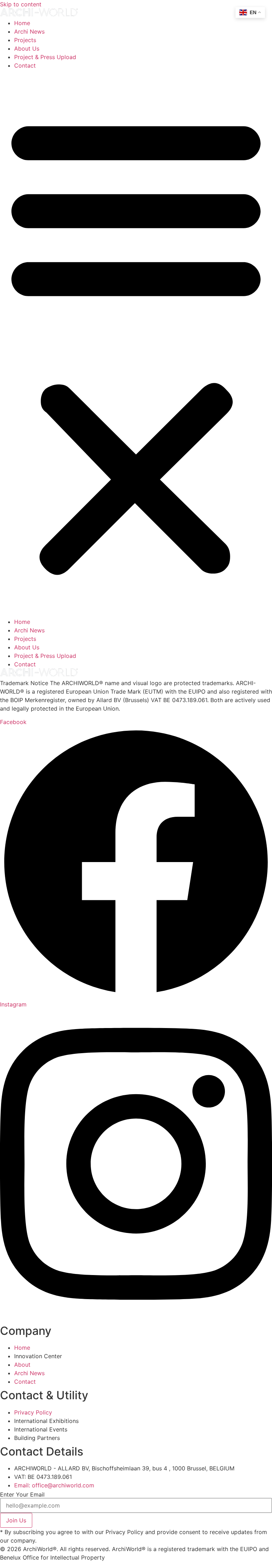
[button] (136, 344)
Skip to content (20, 4)
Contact (25, 65)
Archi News (29, 31)
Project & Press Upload (45, 57)
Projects (25, 40)
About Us (26, 48)
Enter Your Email (22, 1494)
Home (22, 23)
